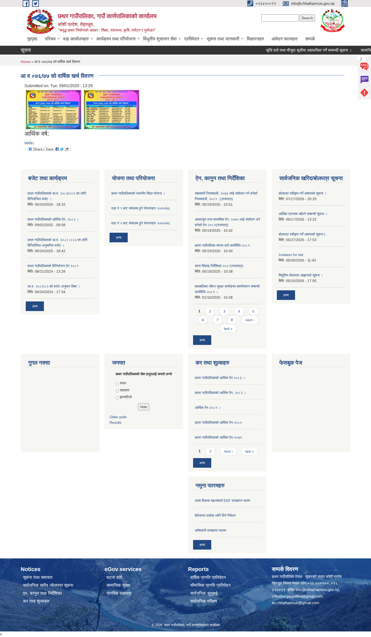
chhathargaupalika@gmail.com (297, 596)
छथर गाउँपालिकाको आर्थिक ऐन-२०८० (218, 422)
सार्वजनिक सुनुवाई (204, 593)
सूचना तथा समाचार (37, 577)
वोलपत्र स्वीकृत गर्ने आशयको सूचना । (303, 193)
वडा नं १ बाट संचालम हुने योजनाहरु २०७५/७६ (140, 208)
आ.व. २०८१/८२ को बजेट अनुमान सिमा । (54, 286)
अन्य (35, 306)
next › (249, 320)
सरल (123, 383)
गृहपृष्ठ (32, 38)
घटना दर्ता (114, 577)
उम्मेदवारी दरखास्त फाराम (210, 530)
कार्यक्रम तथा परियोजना (116, 38)
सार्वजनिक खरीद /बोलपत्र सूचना (48, 585)
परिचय (50, 38)
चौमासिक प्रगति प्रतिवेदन (210, 585)
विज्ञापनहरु (255, 38)
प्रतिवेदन (191, 38)
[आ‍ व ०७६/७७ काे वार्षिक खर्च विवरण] (53, 109)
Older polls (118, 417)
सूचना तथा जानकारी (223, 38)
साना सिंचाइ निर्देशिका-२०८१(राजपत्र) (219, 266)
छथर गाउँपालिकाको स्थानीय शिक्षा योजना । (138, 193)
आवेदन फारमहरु (285, 38)
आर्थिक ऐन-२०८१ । (208, 408)
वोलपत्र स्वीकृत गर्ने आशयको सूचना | (302, 234)
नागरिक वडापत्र (119, 593)
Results (115, 422)
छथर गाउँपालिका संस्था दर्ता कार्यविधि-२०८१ (222, 245)
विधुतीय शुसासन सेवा (160, 38)
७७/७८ (29, 143)
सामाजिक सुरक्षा (118, 585)
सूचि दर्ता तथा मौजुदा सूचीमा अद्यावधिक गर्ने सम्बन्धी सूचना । (299, 50)
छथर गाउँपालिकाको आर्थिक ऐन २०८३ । (220, 378)
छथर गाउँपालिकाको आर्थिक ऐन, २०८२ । (53, 219)
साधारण (124, 390)
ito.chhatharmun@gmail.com (295, 603)
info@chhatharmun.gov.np (317, 589)
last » (228, 328)
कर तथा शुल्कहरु (36, 601)
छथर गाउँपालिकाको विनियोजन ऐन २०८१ (53, 266)
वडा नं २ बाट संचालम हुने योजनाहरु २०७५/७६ (140, 223)
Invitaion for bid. (291, 255)
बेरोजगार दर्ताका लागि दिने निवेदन (215, 515)
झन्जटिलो (126, 397)
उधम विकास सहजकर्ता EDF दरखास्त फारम (222, 501)
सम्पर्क (310, 38)
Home (25, 62)
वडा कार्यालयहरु (76, 38)
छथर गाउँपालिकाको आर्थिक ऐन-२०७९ (218, 437)
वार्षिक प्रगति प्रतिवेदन (208, 577)
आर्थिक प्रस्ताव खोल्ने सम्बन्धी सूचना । (303, 214)
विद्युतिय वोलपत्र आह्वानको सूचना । (301, 275)
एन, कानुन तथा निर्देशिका (42, 593)
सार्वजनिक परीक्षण (203, 601)
